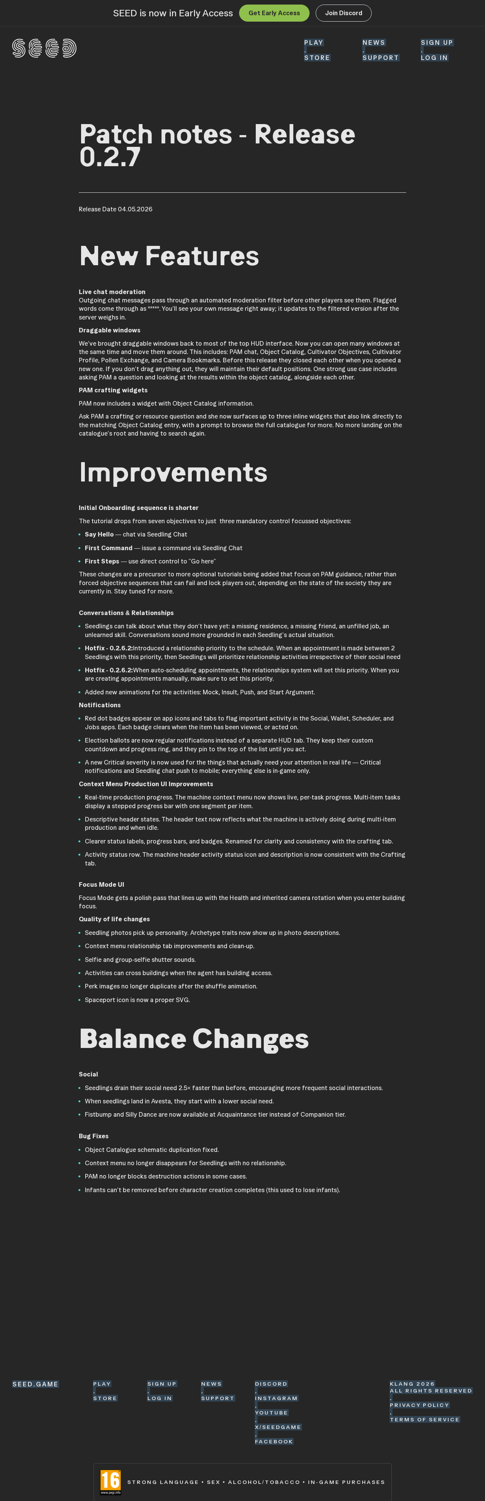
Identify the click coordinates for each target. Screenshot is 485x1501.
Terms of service (425, 1419)
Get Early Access (274, 12)
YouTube (271, 1413)
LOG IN (434, 57)
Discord (271, 1384)
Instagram (276, 1398)
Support (381, 57)
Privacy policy (419, 1405)
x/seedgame (278, 1427)
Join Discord (343, 12)
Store (317, 57)
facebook (274, 1441)
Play (314, 42)
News (374, 42)
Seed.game (36, 1384)
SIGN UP (437, 42)
